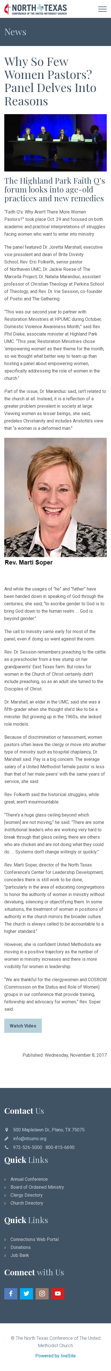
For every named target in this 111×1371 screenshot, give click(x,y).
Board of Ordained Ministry (37, 1187)
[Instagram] (42, 1293)
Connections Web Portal (35, 1239)
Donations (21, 1247)
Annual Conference (29, 1179)
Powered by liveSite (55, 1356)
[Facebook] (10, 1293)
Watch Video (23, 1026)
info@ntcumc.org (29, 1138)
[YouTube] (57, 1293)
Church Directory (27, 1203)
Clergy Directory (27, 1195)
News (15, 31)
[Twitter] (26, 1293)
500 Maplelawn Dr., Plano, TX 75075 (49, 1130)
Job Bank (20, 1255)
